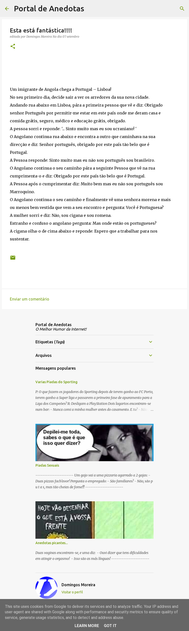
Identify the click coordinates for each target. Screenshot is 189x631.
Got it (110, 625)
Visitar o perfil (72, 592)
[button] (13, 46)
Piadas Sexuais (47, 465)
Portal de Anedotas (49, 8)
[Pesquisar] (91, 9)
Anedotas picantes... (51, 543)
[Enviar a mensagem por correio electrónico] (13, 259)
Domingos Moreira (78, 585)
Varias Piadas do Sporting (56, 382)
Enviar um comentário (29, 299)
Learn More (87, 625)
